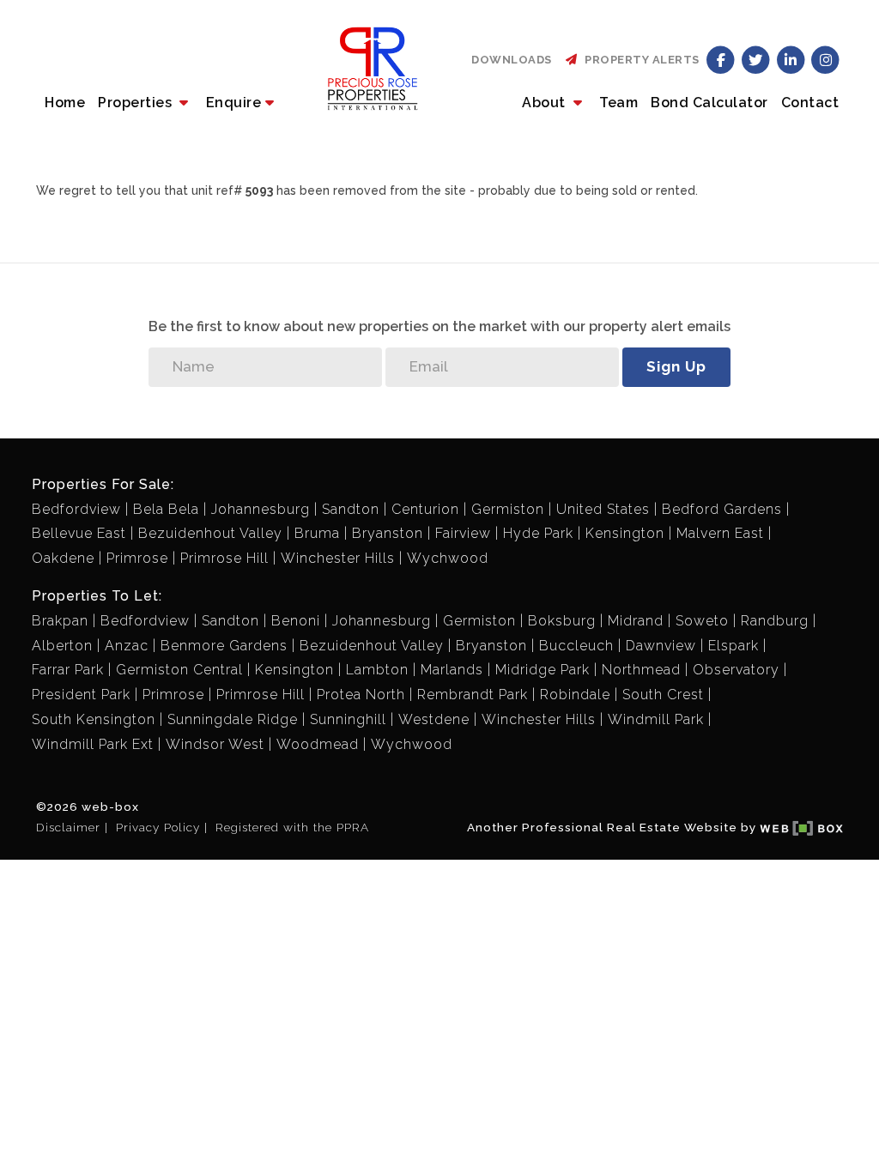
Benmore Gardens (224, 645)
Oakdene (63, 558)
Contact (810, 102)
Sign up (676, 366)
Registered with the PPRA (292, 827)
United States (603, 509)
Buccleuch (576, 645)
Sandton (350, 509)
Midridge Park (542, 670)
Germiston (507, 509)
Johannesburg (260, 509)
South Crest (663, 694)
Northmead (641, 670)
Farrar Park (68, 670)
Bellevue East (79, 533)
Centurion (425, 509)
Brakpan (60, 621)
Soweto (702, 621)
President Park (81, 694)
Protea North (361, 694)
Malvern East (720, 533)
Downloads (511, 59)
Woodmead (317, 744)
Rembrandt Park (472, 694)
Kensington (624, 533)
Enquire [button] (234, 102)
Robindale (575, 694)
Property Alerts (639, 59)
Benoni (295, 621)
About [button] (545, 102)
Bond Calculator (709, 102)
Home (65, 102)
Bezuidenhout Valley (210, 533)
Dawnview (661, 645)
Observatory (736, 670)
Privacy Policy (158, 827)
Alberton (62, 645)
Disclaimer (68, 827)
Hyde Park (538, 533)
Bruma (317, 533)
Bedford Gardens (722, 509)
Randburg (775, 621)
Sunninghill (348, 719)
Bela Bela (166, 509)
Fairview (463, 533)
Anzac (127, 645)
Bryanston (387, 533)
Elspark (733, 645)
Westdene (434, 719)
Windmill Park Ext (93, 744)
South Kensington (93, 719)
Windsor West (215, 744)
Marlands (452, 670)
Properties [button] (137, 102)
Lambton (377, 670)
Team (618, 102)
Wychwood (447, 558)
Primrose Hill (224, 558)
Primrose (137, 558)
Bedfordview (76, 509)
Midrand (636, 621)
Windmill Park (656, 719)
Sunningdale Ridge (232, 719)
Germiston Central (179, 670)
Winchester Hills (338, 558)
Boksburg (562, 621)
